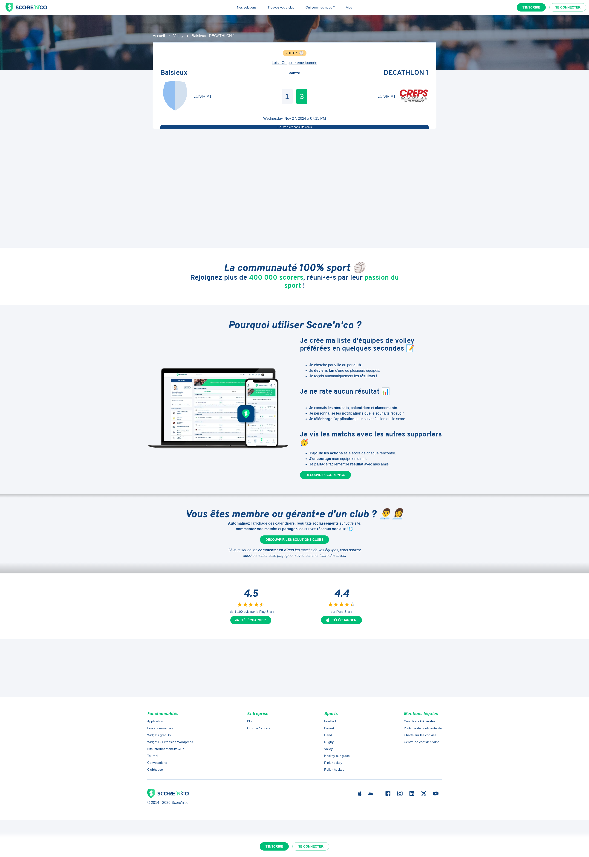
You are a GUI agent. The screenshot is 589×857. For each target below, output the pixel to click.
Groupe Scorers (258, 728)
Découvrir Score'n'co (325, 475)
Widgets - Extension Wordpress (170, 742)
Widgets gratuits (159, 735)
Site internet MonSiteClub (165, 749)
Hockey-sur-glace (337, 756)
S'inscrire (531, 7)
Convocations (157, 762)
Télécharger (253, 620)
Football (330, 721)
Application (155, 721)
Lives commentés (160, 728)
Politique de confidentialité (423, 728)
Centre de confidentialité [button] (421, 742)
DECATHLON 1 (406, 73)
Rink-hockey (333, 762)
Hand (328, 735)
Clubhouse (155, 769)
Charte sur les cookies (420, 735)
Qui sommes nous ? (320, 7)
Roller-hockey (334, 769)
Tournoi (152, 756)
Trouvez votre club (281, 7)
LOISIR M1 (202, 96)
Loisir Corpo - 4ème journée (294, 63)
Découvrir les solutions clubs (294, 539)
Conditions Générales (419, 721)
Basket (329, 728)
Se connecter (567, 7)
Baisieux (174, 73)
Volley (178, 36)
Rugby (329, 742)
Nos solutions (247, 7)
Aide (349, 7)
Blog (250, 721)
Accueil (159, 36)
